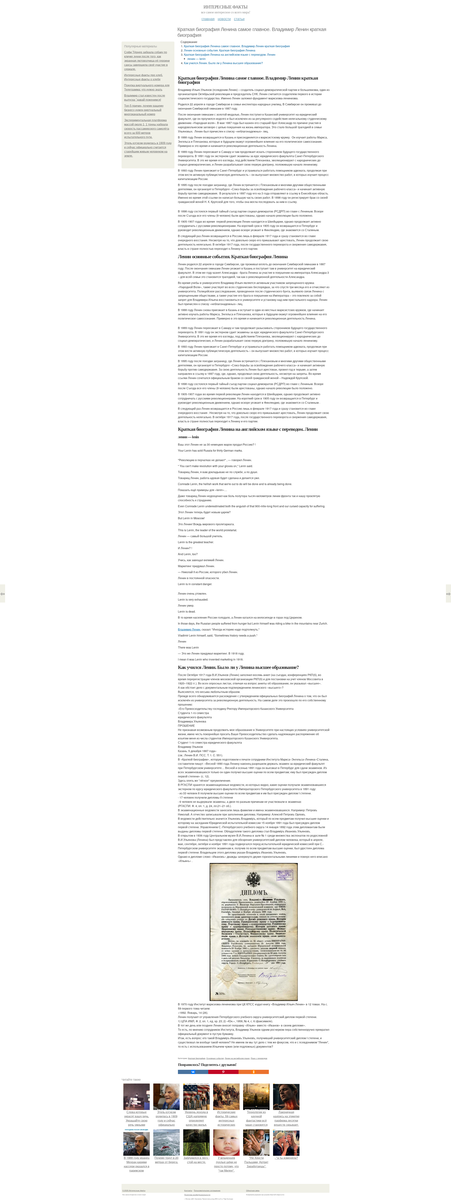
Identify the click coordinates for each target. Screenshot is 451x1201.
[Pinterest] (223, 1072)
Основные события (215, 1058)
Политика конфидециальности (197, 1194)
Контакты (188, 1190)
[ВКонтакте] (193, 1072)
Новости (224, 18)
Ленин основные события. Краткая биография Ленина (219, 50)
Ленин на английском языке (237, 1058)
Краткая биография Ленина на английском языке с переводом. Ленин (229, 54)
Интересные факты (225, 7)
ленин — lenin (196, 59)
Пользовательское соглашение (207, 1190)
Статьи (239, 18)
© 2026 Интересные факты (133, 1190)
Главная (208, 18)
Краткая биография (196, 1058)
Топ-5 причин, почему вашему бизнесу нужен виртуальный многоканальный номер (143, 110)
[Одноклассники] (254, 1072)
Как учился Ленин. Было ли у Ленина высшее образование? (223, 63)
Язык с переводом (259, 1058)
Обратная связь (253, 1190)
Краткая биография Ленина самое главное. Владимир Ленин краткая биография (237, 46)
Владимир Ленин (189, 629)
